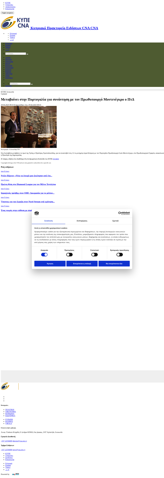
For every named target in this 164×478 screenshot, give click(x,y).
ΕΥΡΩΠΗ (9, 419)
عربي (12, 40)
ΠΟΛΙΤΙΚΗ (9, 410)
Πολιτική (8, 60)
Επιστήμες (9, 78)
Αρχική (8, 58)
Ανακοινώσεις (10, 7)
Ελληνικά (13, 33)
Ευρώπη (8, 70)
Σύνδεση (56, 159)
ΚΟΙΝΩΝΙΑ (9, 414)
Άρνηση (50, 263)
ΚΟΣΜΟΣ (9, 421)
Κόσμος (8, 72)
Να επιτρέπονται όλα (114, 263)
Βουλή (7, 64)
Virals (7, 76)
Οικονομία (9, 62)
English (12, 35)
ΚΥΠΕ (7, 3)
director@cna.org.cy (20, 441)
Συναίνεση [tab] (48, 221)
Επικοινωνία (9, 9)
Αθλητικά (8, 74)
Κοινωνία (8, 66)
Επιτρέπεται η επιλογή (82, 263)
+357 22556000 (6, 450)
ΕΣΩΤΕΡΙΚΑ (10, 416)
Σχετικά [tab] (115, 221)
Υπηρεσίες (9, 5)
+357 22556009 (6, 441)
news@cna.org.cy (19, 450)
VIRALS (8, 423)
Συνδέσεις (9, 458)
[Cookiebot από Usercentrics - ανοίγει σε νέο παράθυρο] (120, 213)
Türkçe (12, 37)
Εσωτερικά (9, 68)
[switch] (69, 254)
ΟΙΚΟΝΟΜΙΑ (10, 412)
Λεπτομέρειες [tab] (82, 221)
